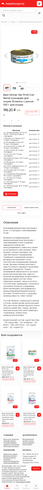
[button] (5, 55)
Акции (17, 444)
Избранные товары (10, 454)
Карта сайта (27, 444)
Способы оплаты (9, 441)
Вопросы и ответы (10, 456)
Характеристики (31, 207)
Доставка (21, 213)
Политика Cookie (23, 482)
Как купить (7, 439)
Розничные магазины (11, 446)
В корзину (12, 194)
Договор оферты (9, 457)
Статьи (31, 441)
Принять (36, 468)
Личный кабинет (29, 442)
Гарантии (15, 439)
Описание (11, 207)
